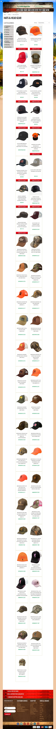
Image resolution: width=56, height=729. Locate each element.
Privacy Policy (20, 708)
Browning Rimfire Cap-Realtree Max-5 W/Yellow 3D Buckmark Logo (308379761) (21, 461)
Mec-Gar (41, 716)
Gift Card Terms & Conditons (22, 709)
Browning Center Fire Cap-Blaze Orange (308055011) (22, 303)
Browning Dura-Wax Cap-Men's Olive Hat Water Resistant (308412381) (22, 619)
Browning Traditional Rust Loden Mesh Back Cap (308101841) (22, 276)
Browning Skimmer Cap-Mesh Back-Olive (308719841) (22, 409)
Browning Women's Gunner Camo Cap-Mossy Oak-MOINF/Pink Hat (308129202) (22, 645)
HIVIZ (41, 720)
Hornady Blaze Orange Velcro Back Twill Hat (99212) (36, 40)
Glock (41, 714)
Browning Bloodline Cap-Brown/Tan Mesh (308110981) (36, 330)
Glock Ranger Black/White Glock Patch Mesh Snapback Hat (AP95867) (36, 120)
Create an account (40, 3)
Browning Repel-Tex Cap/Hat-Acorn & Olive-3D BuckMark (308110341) (36, 646)
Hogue (41, 703)
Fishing (25, 9)
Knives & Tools (33, 10)
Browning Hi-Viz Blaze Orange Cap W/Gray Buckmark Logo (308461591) (36, 461)
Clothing (21, 9)
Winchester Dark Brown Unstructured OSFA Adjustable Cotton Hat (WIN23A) (22, 224)
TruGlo (41, 712)
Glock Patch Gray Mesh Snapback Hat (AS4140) (36, 170)
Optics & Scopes (36, 10)
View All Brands (27, 3)
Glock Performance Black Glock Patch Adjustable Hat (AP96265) (21, 145)
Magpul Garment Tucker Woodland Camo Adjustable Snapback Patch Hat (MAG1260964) (21, 199)
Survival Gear (47, 10)
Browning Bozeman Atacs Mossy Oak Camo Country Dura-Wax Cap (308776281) (22, 251)
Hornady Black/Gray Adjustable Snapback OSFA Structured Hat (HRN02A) (22, 119)
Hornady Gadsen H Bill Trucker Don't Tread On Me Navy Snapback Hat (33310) (22, 172)
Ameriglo (41, 710)
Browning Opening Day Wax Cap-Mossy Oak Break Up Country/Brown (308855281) (21, 436)
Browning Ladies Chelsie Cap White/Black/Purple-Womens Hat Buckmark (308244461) (36, 567)
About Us (19, 3)
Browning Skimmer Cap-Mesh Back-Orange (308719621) (22, 356)
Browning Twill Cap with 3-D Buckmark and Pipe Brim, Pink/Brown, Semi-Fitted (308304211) (35, 593)
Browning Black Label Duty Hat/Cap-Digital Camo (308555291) (36, 618)
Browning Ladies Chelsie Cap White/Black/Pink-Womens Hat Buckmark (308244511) (22, 594)
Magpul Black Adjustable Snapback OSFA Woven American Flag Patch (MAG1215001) (36, 199)
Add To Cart (22, 49)
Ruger (41, 707)
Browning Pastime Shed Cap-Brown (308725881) (22, 382)
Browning (42, 718)
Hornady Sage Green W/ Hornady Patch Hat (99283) (35, 67)
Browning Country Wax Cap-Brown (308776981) (35, 409)
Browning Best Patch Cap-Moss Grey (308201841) (22, 330)
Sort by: (35, 22)
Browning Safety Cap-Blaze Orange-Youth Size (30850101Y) (36, 382)
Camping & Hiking (18, 10)
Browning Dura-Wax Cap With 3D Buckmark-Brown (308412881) (36, 487)
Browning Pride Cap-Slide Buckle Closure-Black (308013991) (36, 435)
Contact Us (23, 3)
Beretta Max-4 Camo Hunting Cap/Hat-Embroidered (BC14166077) (21, 672)
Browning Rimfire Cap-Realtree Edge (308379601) (36, 303)
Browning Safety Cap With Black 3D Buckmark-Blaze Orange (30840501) (22, 488)
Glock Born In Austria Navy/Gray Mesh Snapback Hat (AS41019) (22, 92)
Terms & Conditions (21, 707)
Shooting (43, 9)
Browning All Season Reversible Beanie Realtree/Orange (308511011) (36, 541)
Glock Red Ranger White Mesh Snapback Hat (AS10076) (22, 67)
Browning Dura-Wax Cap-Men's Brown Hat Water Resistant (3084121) (22, 515)
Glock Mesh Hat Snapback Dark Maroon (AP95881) (36, 224)
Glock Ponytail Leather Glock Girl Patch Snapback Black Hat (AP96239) (35, 93)
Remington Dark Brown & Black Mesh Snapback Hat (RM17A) (22, 40)
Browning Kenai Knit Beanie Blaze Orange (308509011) (22, 566)
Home (16, 3)
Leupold (41, 705)
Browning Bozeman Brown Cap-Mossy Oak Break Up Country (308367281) (36, 278)
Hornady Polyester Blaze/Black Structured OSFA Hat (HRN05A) (36, 146)
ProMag (41, 709)
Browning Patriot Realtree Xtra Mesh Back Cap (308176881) (35, 251)
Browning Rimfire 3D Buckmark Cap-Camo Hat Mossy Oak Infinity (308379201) (22, 541)
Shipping (19, 705)
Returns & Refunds (21, 711)
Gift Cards (32, 3)
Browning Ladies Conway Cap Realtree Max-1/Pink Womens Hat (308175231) (36, 514)
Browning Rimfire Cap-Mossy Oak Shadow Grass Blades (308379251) (36, 356)
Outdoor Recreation (40, 10)
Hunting (29, 9)
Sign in (35, 3)
